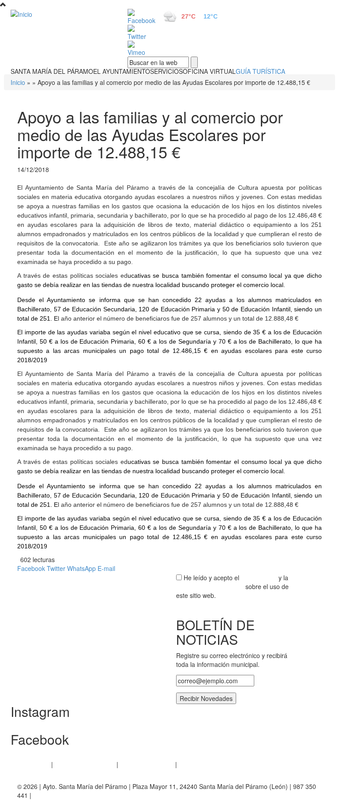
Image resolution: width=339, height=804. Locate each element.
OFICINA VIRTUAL (209, 71)
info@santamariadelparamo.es (76, 795)
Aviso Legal (33, 764)
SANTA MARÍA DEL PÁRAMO (52, 71)
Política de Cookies (146, 764)
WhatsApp (81, 568)
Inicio (18, 82)
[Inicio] (59, 14)
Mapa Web (194, 764)
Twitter (56, 568)
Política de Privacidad (85, 764)
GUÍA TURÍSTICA (260, 71)
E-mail (106, 568)
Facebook (31, 568)
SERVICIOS (166, 71)
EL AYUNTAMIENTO (121, 71)
